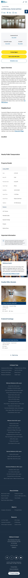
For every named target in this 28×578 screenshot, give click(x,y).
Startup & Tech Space (6, 372)
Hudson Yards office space (14, 394)
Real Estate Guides (5, 493)
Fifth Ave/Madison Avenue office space (14, 390)
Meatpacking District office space (14, 434)
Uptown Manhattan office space (13, 451)
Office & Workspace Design (21, 495)
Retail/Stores (18, 372)
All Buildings (17, 522)
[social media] (7, 558)
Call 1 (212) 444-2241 (14, 56)
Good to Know (18, 524)
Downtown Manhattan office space (14, 466)
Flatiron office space (14, 425)
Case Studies (17, 498)
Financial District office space (14, 476)
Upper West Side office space (14, 458)
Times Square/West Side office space (14, 410)
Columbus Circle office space (14, 388)
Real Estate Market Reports (7, 500)
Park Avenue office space (14, 401)
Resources (14, 517)
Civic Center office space (14, 471)
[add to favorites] (24, 287)
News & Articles (14, 490)
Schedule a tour (14, 61)
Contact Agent (14, 52)
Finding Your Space (19, 493)
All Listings (17, 520)
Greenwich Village (5, 6)
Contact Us (14, 547)
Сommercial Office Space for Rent (9, 368)
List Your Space (4, 520)
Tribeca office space (14, 441)
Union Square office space (14, 443)
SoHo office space (14, 438)
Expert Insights (4, 498)
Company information (6, 510)
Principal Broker (18, 510)
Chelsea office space (14, 423)
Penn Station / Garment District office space (14, 403)
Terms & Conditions (14, 569)
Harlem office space (14, 454)
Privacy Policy (14, 566)
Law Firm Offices (18, 370)
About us (14, 507)
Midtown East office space (14, 397)
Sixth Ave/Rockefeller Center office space (13, 408)
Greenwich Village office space (14, 430)
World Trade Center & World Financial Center (14, 478)
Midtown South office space (14, 420)
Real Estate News (5, 495)
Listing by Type (14, 365)
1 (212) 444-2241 (14, 545)
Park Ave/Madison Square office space (14, 436)
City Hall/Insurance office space (14, 474)
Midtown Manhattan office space (14, 383)
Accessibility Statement (14, 571)
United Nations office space (14, 412)
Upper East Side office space (14, 456)
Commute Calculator (5, 522)
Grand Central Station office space (14, 392)
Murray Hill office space (14, 399)
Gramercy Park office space (14, 427)
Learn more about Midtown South (11, 273)
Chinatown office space (14, 469)
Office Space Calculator (6, 524)
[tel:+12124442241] (23, 2)
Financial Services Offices (20, 368)
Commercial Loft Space (6, 370)
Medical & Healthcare (6, 374)
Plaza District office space (14, 405)
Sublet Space (17, 374)
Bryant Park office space (13, 386)
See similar (14, 37)
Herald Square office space (14, 432)
